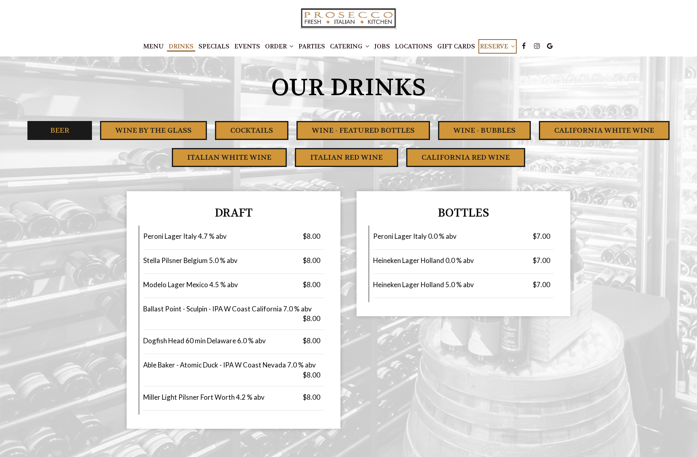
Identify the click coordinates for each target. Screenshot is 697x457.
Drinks (181, 46)
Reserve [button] (495, 46)
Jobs (382, 46)
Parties (311, 46)
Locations (413, 46)
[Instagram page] (536, 46)
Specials (214, 46)
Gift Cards (456, 46)
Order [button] (276, 46)
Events (247, 46)
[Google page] (549, 46)
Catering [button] (347, 46)
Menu (153, 46)
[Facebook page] (524, 46)
